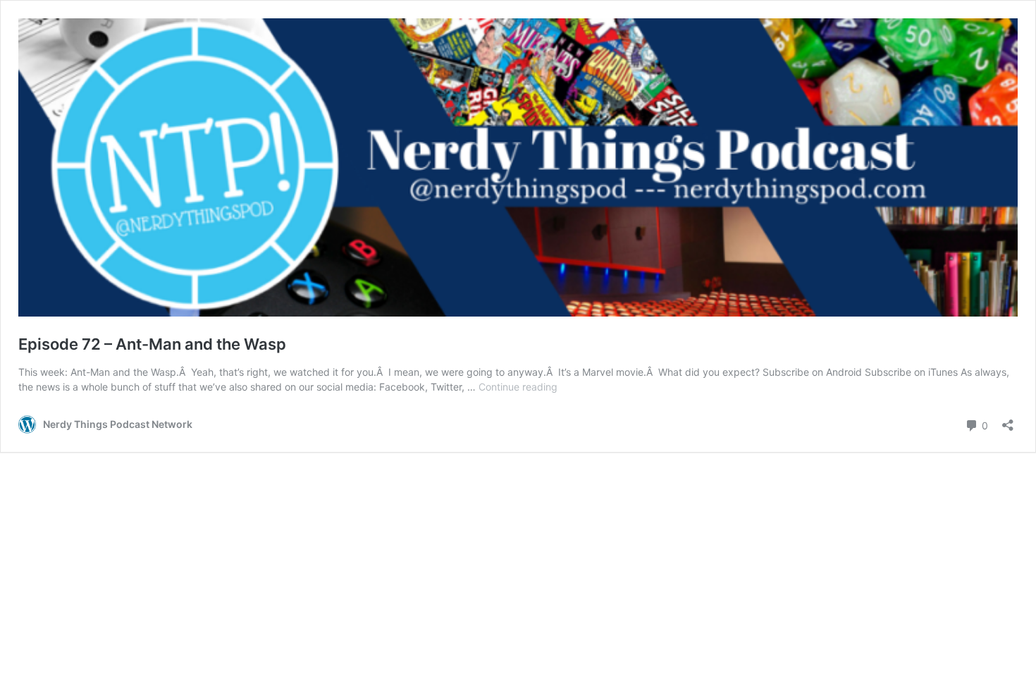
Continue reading (518, 387)
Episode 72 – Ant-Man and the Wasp (152, 344)
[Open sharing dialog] (1008, 420)
